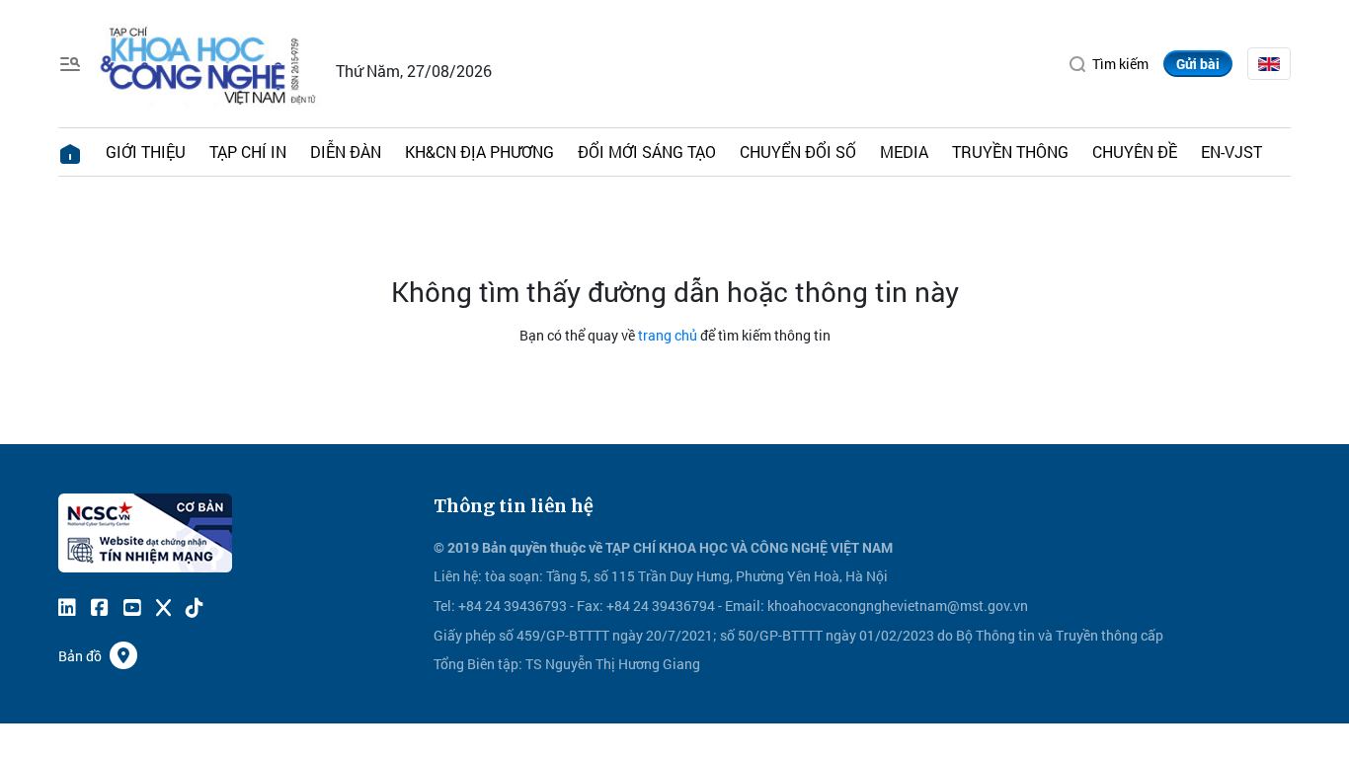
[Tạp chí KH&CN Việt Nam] (209, 61)
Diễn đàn (345, 151)
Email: (744, 605)
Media (904, 151)
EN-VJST (1231, 151)
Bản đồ (80, 655)
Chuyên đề (1134, 151)
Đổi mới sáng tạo (647, 151)
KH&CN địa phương (479, 151)
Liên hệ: (458, 576)
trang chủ (667, 335)
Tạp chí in (247, 151)
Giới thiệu (146, 151)
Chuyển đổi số (798, 151)
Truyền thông (1010, 151)
